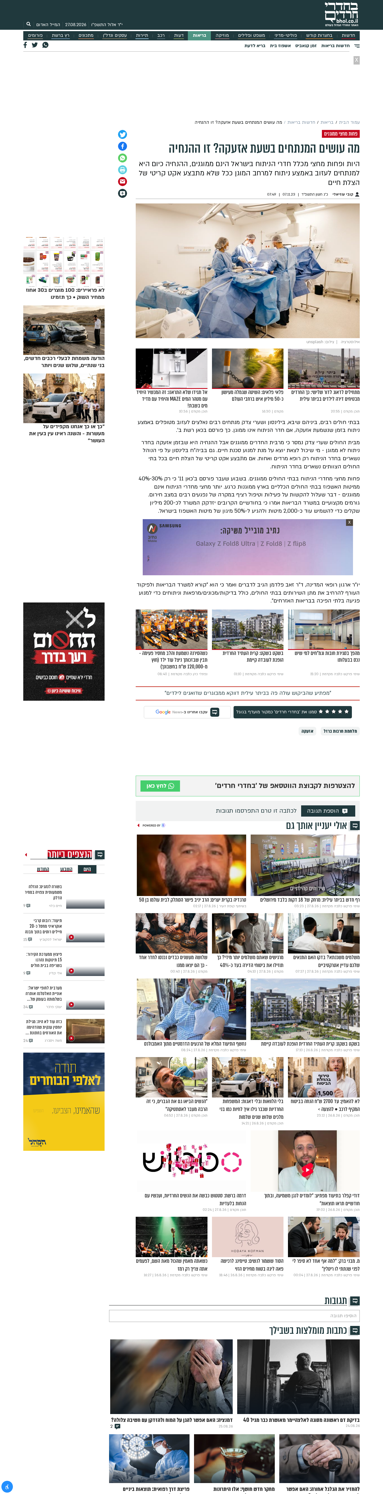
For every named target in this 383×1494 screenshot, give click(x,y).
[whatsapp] (122, 157)
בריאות (199, 35)
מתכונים (86, 35)
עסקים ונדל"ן (115, 35)
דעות (179, 35)
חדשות (348, 35)
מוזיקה (222, 35)
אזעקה (307, 731)
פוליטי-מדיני (285, 35)
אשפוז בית (280, 46)
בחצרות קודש (319, 35)
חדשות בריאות (335, 46)
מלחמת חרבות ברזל (340, 731)
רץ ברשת (60, 35)
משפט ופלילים (251, 35)
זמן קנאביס (306, 46)
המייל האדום (48, 25)
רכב (161, 35)
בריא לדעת (255, 46)
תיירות (142, 35)
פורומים (35, 35)
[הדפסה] (122, 169)
